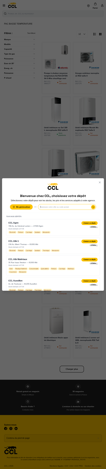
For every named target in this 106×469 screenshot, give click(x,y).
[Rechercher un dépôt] (93, 207)
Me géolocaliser (23, 207)
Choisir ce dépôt (90, 223)
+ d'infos (93, 227)
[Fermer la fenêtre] (99, 182)
